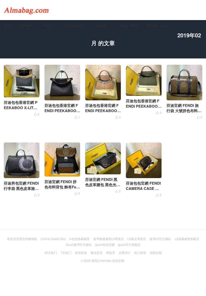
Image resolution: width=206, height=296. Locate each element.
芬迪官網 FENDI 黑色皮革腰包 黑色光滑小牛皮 (102, 185)
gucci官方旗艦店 (129, 244)
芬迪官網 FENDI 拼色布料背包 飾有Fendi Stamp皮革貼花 (61, 187)
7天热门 (66, 252)
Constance (74, 25)
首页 (8, 25)
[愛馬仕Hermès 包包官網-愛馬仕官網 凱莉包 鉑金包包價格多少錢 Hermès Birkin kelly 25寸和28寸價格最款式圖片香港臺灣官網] (26, 10)
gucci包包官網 (105, 244)
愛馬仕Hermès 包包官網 (107, 260)
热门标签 (140, 252)
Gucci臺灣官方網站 (79, 244)
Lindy (102, 25)
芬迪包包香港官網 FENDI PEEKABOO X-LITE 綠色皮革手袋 (143, 106)
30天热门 (50, 252)
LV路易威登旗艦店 (187, 239)
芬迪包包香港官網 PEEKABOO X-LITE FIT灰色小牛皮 (21, 108)
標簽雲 (110, 252)
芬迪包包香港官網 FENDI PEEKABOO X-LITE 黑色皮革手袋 (62, 111)
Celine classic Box (53, 239)
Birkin (26, 25)
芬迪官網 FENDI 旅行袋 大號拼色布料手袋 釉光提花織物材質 (184, 111)
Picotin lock (156, 25)
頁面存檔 (156, 252)
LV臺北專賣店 (136, 239)
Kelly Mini (128, 25)
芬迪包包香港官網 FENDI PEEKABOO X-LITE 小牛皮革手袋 (103, 111)
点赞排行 (125, 252)
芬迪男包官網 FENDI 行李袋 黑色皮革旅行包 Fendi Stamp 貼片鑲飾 (21, 191)
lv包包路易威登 (79, 239)
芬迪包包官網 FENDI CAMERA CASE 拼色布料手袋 (143, 188)
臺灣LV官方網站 (160, 239)
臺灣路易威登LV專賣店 (108, 239)
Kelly (48, 25)
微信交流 (96, 252)
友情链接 (81, 252)
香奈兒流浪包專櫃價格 (22, 239)
